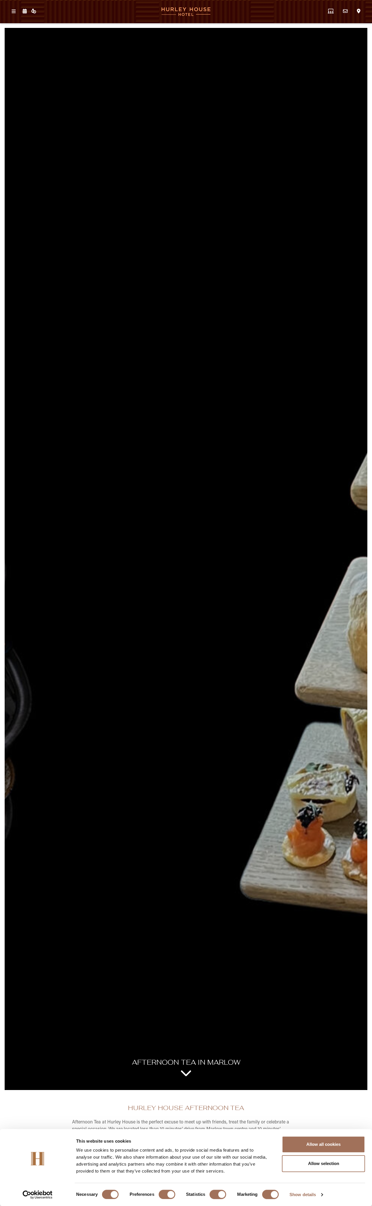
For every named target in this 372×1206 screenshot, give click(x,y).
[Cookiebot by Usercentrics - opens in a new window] (37, 1194)
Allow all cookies (323, 1144)
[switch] (167, 1194)
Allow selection (323, 1163)
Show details (302, 1194)
